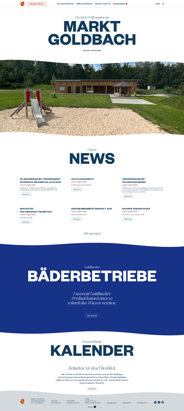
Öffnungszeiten (111, 403)
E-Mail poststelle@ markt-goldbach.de (93, 401)
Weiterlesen (26, 194)
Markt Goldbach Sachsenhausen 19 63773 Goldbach (38, 401)
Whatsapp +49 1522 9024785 (73, 402)
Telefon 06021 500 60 (55, 402)
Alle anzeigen (92, 233)
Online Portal (37, 4)
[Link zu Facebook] (162, 402)
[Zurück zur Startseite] (22, 3)
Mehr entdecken (92, 316)
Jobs (157, 4)
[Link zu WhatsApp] (155, 402)
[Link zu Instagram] (159, 402)
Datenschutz (142, 403)
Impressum (127, 403)
